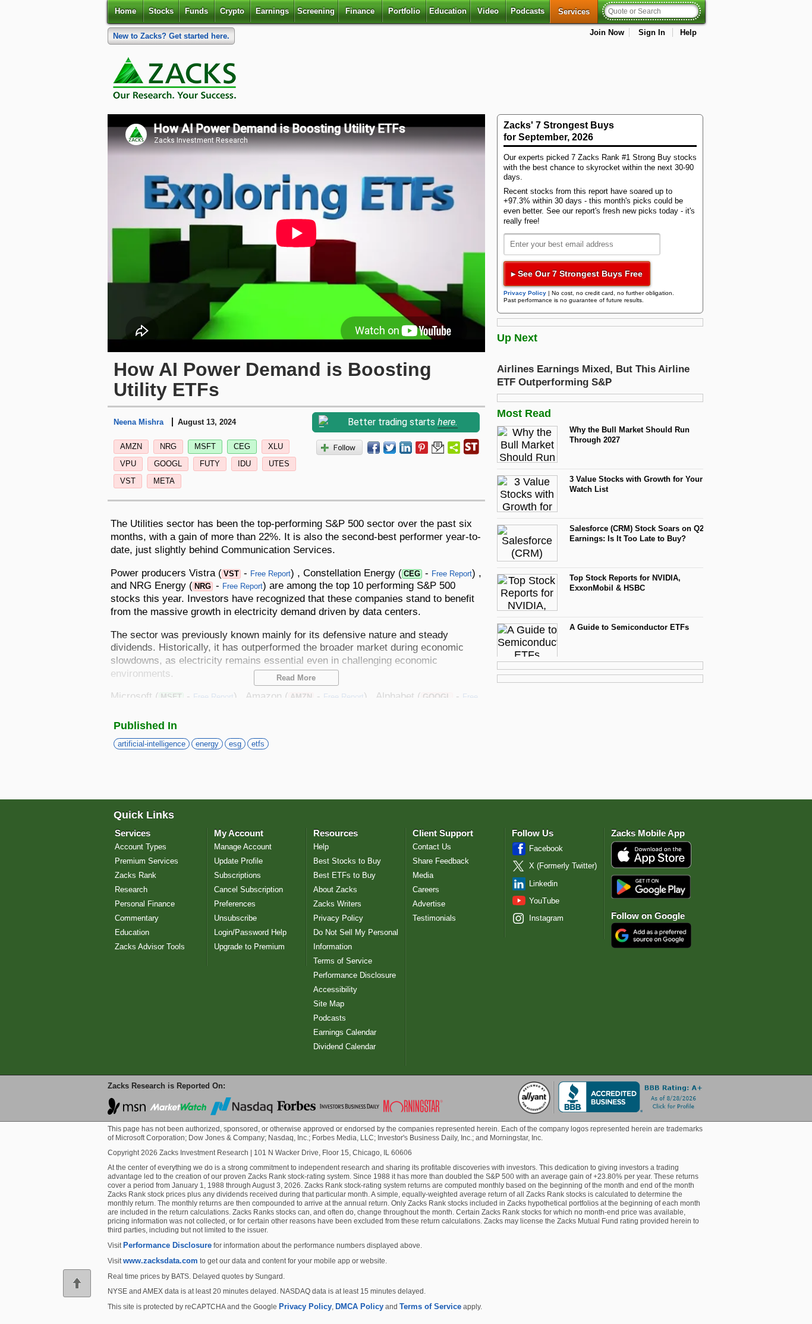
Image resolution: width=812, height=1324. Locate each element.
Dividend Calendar (344, 1046)
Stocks (161, 11)
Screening (316, 11)
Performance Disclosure (354, 975)
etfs (258, 743)
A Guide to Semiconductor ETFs (629, 627)
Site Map (328, 1003)
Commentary (137, 918)
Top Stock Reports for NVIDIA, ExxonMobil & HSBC (625, 582)
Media (423, 875)
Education (448, 11)
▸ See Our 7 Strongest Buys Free (577, 273)
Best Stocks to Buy (347, 860)
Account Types (140, 846)
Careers (426, 889)
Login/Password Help (250, 932)
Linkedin (543, 883)
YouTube (544, 900)
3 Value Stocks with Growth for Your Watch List (636, 484)
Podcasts (528, 11)
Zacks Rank (135, 875)
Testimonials (434, 918)
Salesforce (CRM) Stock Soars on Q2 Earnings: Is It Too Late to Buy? (636, 533)
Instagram (546, 918)
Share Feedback (441, 860)
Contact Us (432, 846)
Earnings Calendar (344, 1032)
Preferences (235, 903)
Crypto (232, 11)
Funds (196, 11)
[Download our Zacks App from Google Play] (651, 886)
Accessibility (335, 989)
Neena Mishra (138, 422)
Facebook (546, 848)
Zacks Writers (337, 903)
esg (235, 743)
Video (488, 11)
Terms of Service (342, 960)
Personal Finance (145, 903)
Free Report (270, 573)
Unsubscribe (235, 918)
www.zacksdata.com (160, 1260)
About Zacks (335, 889)
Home (125, 11)
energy (207, 743)
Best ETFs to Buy (344, 875)
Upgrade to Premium (249, 946)
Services (578, 11)
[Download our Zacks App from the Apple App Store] (651, 866)
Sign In (651, 32)
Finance (359, 11)
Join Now (607, 32)
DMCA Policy (359, 1306)
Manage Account (243, 846)
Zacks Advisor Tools (150, 946)
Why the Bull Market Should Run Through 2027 (629, 434)
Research (131, 889)
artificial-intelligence (151, 743)
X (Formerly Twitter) (563, 865)
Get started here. (171, 36)
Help (688, 32)
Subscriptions (237, 875)
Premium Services (146, 860)
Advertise (429, 903)
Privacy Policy (524, 293)
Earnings (272, 11)
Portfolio (404, 11)
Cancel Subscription (248, 889)
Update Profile (238, 860)
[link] (177, 81)
